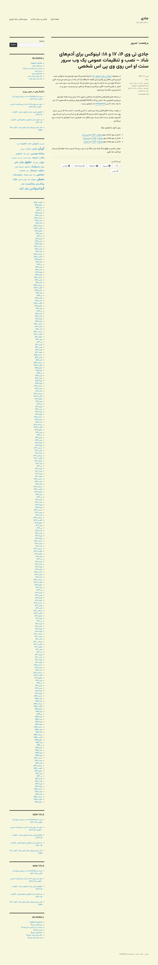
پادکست (30, 184)
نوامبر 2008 (38, 729)
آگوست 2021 (38, 334)
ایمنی (34, 149)
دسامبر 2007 (38, 758)
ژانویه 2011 (38, 662)
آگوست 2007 (38, 768)
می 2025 (39, 236)
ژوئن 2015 (39, 525)
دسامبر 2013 (38, 572)
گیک (21, 189)
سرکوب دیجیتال (37, 170)
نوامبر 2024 (38, 249)
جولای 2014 (38, 554)
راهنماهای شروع (37, 73)
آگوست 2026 (38, 202)
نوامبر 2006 (38, 791)
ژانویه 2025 (38, 244)
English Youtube (36, 63)
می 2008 (39, 745)
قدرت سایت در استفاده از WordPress (131, 954)
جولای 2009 (38, 709)
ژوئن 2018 (39, 432)
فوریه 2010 (38, 691)
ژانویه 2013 (38, 600)
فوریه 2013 (38, 598)
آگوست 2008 (38, 737)
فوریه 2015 (38, 536)
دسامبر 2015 (38, 510)
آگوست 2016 (38, 489)
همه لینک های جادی (35, 79)
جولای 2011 (38, 647)
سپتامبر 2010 (37, 673)
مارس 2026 (38, 215)
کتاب (22, 184)
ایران (41, 148)
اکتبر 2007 (38, 763)
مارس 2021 (38, 347)
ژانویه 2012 (38, 631)
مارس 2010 (38, 688)
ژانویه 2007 (38, 786)
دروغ (42, 166)
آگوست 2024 (38, 257)
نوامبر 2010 (38, 667)
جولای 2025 (38, 231)
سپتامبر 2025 (37, 226)
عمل (30, 175)
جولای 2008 (38, 740)
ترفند (24, 154)
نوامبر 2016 (38, 481)
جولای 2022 (38, 306)
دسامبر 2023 (38, 277)
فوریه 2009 (38, 722)
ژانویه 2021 (38, 352)
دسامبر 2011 (38, 634)
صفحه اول (55, 19)
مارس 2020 (38, 378)
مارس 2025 (38, 241)
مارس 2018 (38, 440)
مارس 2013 (38, 595)
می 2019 (39, 404)
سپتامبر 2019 (37, 393)
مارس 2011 (38, 657)
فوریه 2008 (38, 753)
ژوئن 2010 (39, 680)
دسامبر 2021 (38, 324)
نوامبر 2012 (38, 605)
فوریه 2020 (38, 381)
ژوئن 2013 (39, 587)
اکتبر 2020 (38, 360)
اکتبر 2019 (38, 391)
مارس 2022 (38, 316)
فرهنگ (26, 175)
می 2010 (39, 683)
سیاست (22, 170)
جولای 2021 (38, 337)
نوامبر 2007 (38, 760)
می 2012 (39, 621)
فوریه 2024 (38, 272)
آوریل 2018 (38, 437)
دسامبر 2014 (38, 541)
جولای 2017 (38, 461)
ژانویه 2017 (38, 476)
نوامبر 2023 (38, 280)
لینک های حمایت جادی (35, 76)
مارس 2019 (38, 409)
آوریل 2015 (38, 530)
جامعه (35, 158)
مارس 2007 (38, 781)
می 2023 (39, 295)
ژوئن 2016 (39, 494)
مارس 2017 (38, 471)
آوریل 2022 (38, 313)
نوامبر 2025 (38, 220)
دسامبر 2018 (38, 417)
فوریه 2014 (38, 567)
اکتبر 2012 (38, 608)
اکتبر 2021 (38, 329)
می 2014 (39, 559)
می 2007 (39, 776)
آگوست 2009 (38, 706)
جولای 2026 (38, 205)
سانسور (27, 166)
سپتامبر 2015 (37, 518)
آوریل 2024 (38, 267)
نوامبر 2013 (38, 574)
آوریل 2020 (38, 375)
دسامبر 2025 (38, 218)
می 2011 (39, 652)
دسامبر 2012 (38, 603)
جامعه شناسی (27, 158)
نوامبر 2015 (38, 512)
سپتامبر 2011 (37, 642)
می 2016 (39, 497)
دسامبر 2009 (38, 696)
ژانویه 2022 (38, 321)
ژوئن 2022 (39, 308)
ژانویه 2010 (38, 693)
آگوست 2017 (38, 458)
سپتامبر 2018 (37, 425)
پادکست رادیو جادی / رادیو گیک (32, 68)
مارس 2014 (38, 564)
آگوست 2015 (38, 520)
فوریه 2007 (38, 784)
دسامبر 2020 (38, 355)
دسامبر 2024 (38, 246)
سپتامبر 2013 (37, 580)
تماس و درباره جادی (39, 19)
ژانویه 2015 (38, 538)
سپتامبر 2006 (37, 797)
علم (34, 175)
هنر (29, 179)
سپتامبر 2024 (37, 254)
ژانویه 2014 (38, 569)
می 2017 (39, 466)
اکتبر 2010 (38, 670)
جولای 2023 (38, 290)
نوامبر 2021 (38, 326)
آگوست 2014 (38, 551)
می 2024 (39, 264)
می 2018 (39, 435)
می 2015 (39, 528)
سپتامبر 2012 (37, 611)
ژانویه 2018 (38, 445)
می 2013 (39, 590)
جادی (144, 18)
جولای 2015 (38, 523)
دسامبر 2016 (38, 479)
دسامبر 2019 (38, 386)
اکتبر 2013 (38, 577)
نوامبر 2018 (38, 419)
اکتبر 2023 (38, 282)
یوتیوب (99, 134)
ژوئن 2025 (39, 233)
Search (41, 41)
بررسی (22, 149)
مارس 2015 (38, 533)
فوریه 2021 (38, 350)
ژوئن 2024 (39, 262)
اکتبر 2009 (38, 701)
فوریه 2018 (38, 443)
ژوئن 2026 (39, 207)
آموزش (146, 83)
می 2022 (39, 311)
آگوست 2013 (38, 582)
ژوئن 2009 (39, 711)
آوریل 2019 (38, 406)
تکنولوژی (19, 153)
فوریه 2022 (38, 319)
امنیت (23, 143)
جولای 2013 (38, 585)
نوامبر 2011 (38, 636)
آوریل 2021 (38, 344)
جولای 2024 (38, 259)
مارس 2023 (38, 300)
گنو (147, 85)
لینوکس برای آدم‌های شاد (102, 76)
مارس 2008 (38, 750)
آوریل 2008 (38, 747)
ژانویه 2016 (38, 507)
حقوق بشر (25, 162)
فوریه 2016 (38, 505)
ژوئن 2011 (39, 649)
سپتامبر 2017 (37, 456)
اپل (18, 144)
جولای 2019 (38, 399)
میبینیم (87, 141)
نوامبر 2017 (38, 450)
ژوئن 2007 (39, 773)
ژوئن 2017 (39, 463)
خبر (16, 162)
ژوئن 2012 (39, 618)
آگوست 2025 (38, 228)
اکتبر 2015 (38, 515)
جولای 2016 (38, 492)
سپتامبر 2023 (37, 285)
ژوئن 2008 (39, 742)
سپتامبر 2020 (37, 362)
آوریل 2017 (38, 468)
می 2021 (39, 342)
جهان (41, 162)
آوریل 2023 (38, 298)
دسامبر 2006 (38, 789)
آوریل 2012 (38, 623)
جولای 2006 (38, 802)
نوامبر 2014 (38, 543)
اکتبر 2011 (38, 639)
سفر (27, 170)
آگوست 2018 (38, 427)
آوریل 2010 (38, 685)
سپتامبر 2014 (37, 549)
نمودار (33, 179)
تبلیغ (28, 154)
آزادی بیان (41, 144)
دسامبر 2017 (38, 448)
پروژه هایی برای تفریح (18, 19)
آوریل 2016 (38, 499)
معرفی (40, 179)
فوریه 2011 (38, 660)
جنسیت (14, 158)
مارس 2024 (38, 269)
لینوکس (134, 85)
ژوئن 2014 (39, 556)
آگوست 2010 (38, 675)
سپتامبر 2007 (37, 766)
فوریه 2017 (38, 474)
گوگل (26, 188)
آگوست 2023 (38, 288)
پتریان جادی (38, 71)
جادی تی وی (138, 83)
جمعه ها (20, 158)
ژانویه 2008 (38, 755)
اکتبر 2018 (38, 422)
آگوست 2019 (38, 396)
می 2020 (39, 373)
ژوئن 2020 (39, 370)
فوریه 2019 (38, 412)
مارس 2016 (38, 502)
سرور (131, 83)
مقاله (146, 79)
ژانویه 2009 (38, 724)
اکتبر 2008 (38, 732)
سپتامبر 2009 (37, 704)
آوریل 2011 (38, 654)
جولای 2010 (38, 678)
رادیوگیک (35, 167)
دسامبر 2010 (38, 665)
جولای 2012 (38, 616)
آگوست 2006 (38, 799)
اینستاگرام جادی (37, 66)
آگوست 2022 (38, 303)
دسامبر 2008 (38, 727)
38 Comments (143, 94)
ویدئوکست (141, 91)
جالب (41, 158)
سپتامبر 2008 (37, 735)
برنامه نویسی (37, 153)
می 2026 (39, 210)
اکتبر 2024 (38, 251)
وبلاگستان (40, 184)
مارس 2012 (38, 626)
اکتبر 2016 (38, 484)
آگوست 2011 (38, 644)
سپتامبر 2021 (37, 331)
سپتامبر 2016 (37, 487)
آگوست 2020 (38, 365)
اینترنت (28, 148)
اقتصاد (29, 144)
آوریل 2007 (38, 778)
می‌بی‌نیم (85, 134)
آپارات (93, 134)
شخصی (40, 175)
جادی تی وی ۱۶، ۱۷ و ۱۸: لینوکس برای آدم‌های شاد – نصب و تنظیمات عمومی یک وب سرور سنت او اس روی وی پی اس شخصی (103, 60)
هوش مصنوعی (22, 180)
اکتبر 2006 (38, 794)
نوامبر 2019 (38, 388)
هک (15, 179)
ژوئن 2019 (39, 401)
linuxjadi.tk (100, 103)
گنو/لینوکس (141, 85)
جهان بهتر (35, 162)
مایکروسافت (18, 174)
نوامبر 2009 (38, 698)
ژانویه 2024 (38, 275)
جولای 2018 (38, 430)
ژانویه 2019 (38, 414)
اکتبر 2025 (38, 223)
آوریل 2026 (38, 213)
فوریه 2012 (38, 629)
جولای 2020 (38, 368)
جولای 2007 (38, 771)
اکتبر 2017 (38, 453)
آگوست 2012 (38, 613)
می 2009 (39, 714)
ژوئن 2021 (39, 339)
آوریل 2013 (38, 592)
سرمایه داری (19, 166)
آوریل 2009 (38, 716)
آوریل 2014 (38, 561)
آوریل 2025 (38, 238)
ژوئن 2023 (39, 293)
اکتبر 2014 (38, 546)
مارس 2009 (38, 719)
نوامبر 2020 (38, 357)
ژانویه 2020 (38, 383)
